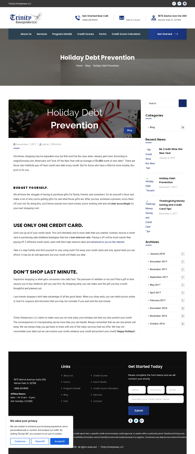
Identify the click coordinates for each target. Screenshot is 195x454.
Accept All (60, 441)
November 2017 (166, 269)
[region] (39, 432)
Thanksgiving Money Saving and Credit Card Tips (172, 205)
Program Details (72, 388)
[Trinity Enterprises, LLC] (26, 17)
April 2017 (166, 292)
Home (79, 65)
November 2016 (166, 316)
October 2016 (166, 323)
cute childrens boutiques (46, 237)
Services (97, 394)
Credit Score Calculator (105, 388)
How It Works (100, 382)
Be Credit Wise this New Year (171, 151)
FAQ (66, 401)
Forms (67, 382)
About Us (68, 375)
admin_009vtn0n (51, 144)
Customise (20, 441)
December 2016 (166, 308)
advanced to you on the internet (107, 242)
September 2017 (166, 277)
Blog (87, 65)
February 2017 (166, 300)
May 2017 (166, 284)
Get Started (164, 34)
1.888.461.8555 (21, 388)
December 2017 (166, 261)
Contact (97, 401)
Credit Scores (100, 375)
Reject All (40, 441)
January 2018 (166, 253)
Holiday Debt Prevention (167, 180)
